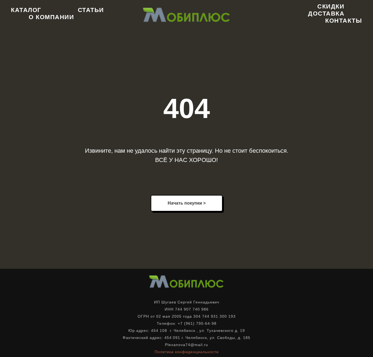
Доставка (326, 13)
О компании (51, 17)
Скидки (330, 6)
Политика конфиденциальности (187, 352)
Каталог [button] (26, 10)
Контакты (343, 20)
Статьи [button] (91, 10)
